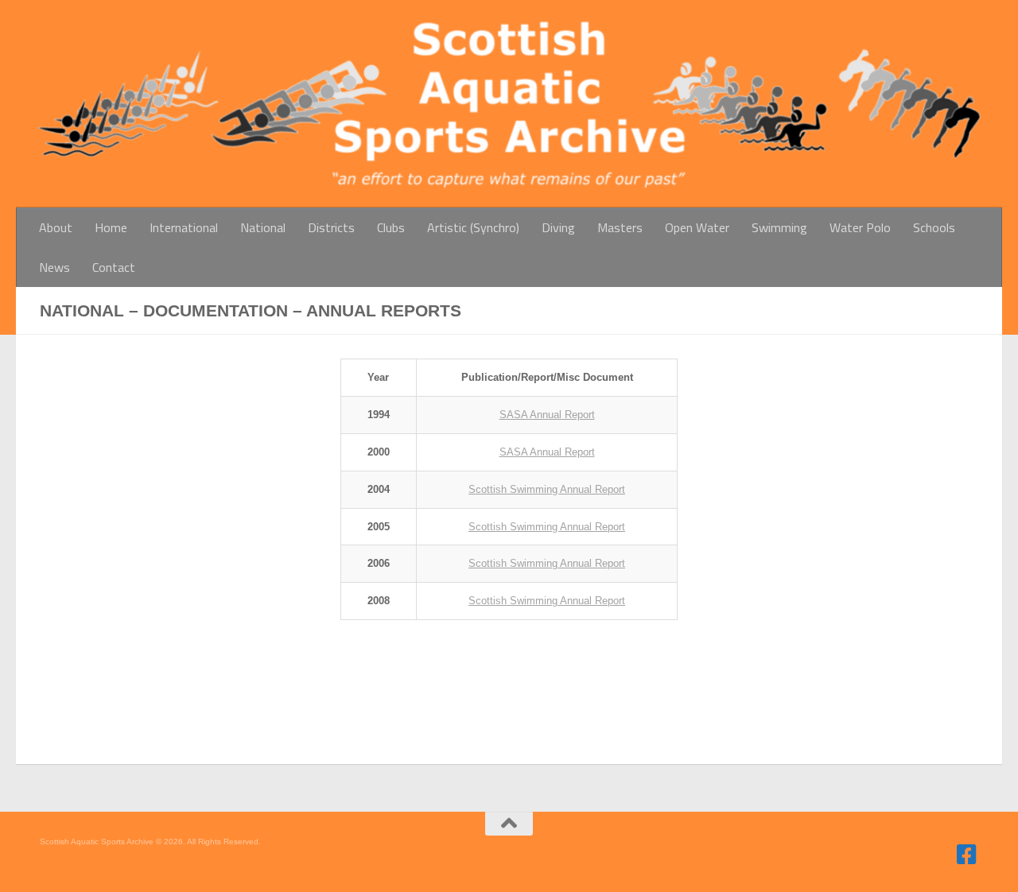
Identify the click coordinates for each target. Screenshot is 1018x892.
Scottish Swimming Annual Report (546, 489)
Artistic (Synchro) (473, 227)
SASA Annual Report (547, 415)
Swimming (779, 227)
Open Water (697, 227)
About (55, 227)
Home (111, 227)
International (184, 227)
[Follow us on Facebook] (967, 855)
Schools (934, 227)
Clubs (391, 227)
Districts (331, 227)
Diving (558, 227)
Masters (620, 227)
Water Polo (860, 227)
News (54, 267)
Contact (113, 267)
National (263, 227)
